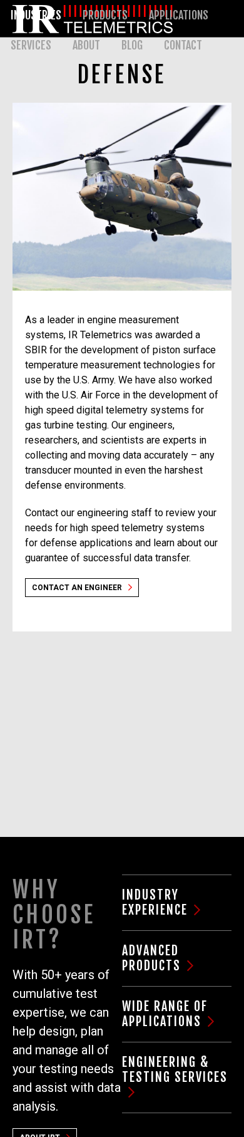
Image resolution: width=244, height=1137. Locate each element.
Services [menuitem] (31, 45)
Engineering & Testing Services (175, 1069)
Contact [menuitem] (183, 45)
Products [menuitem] (105, 15)
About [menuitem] (86, 45)
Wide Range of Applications (165, 1014)
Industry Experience (155, 902)
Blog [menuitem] (132, 45)
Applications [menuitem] (178, 15)
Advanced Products (151, 958)
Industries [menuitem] (36, 15)
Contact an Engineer (77, 587)
